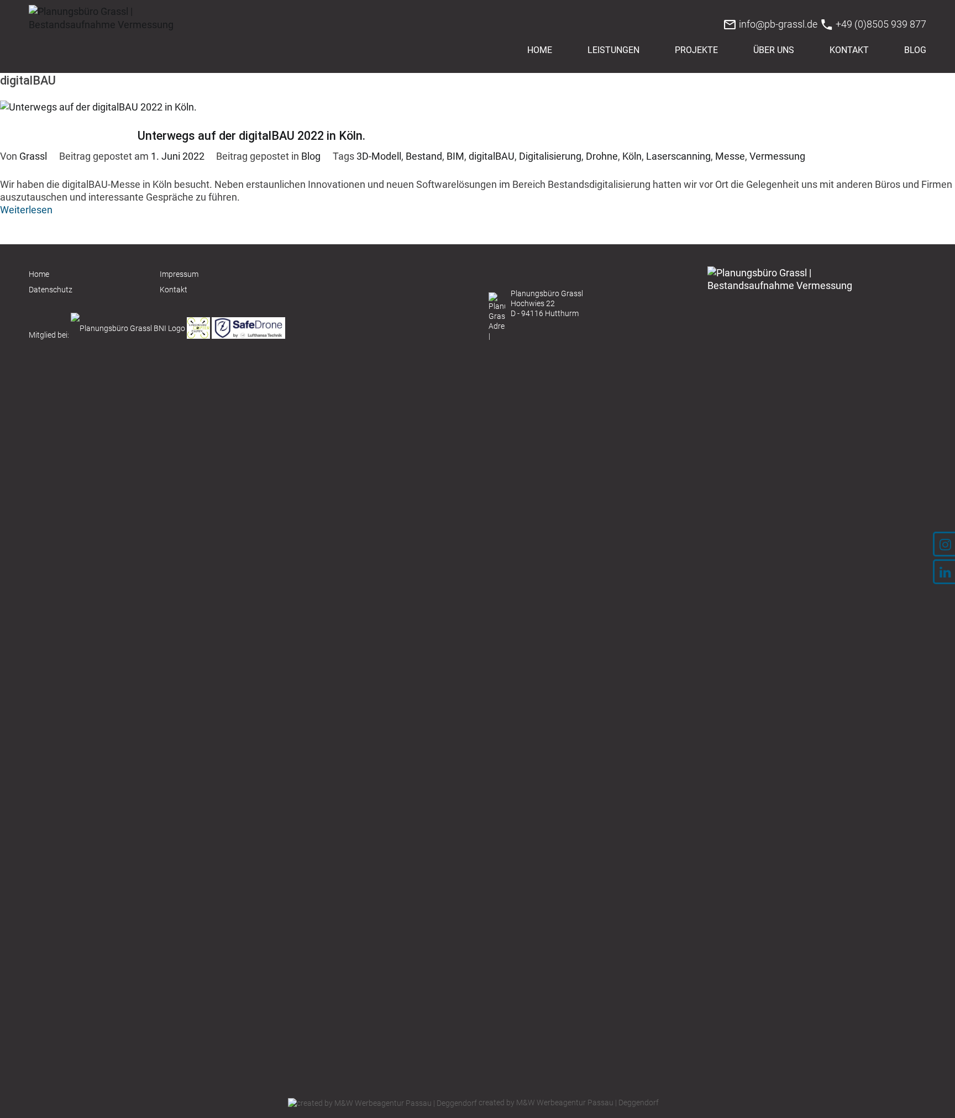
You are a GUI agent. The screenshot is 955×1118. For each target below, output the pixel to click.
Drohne (602, 156)
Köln (632, 156)
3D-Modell (378, 156)
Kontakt (849, 50)
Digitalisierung (550, 156)
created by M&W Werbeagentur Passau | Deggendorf (568, 1102)
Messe (730, 156)
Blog (915, 50)
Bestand (424, 156)
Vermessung (777, 156)
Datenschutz (50, 289)
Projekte (696, 50)
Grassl (33, 156)
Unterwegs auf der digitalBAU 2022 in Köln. (251, 136)
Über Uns (773, 50)
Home (539, 50)
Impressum (179, 274)
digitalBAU (492, 156)
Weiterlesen (26, 210)
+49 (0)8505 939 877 (879, 24)
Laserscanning (678, 156)
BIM (455, 156)
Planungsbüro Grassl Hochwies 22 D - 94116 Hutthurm (547, 303)
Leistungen (613, 50)
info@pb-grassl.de (777, 24)
